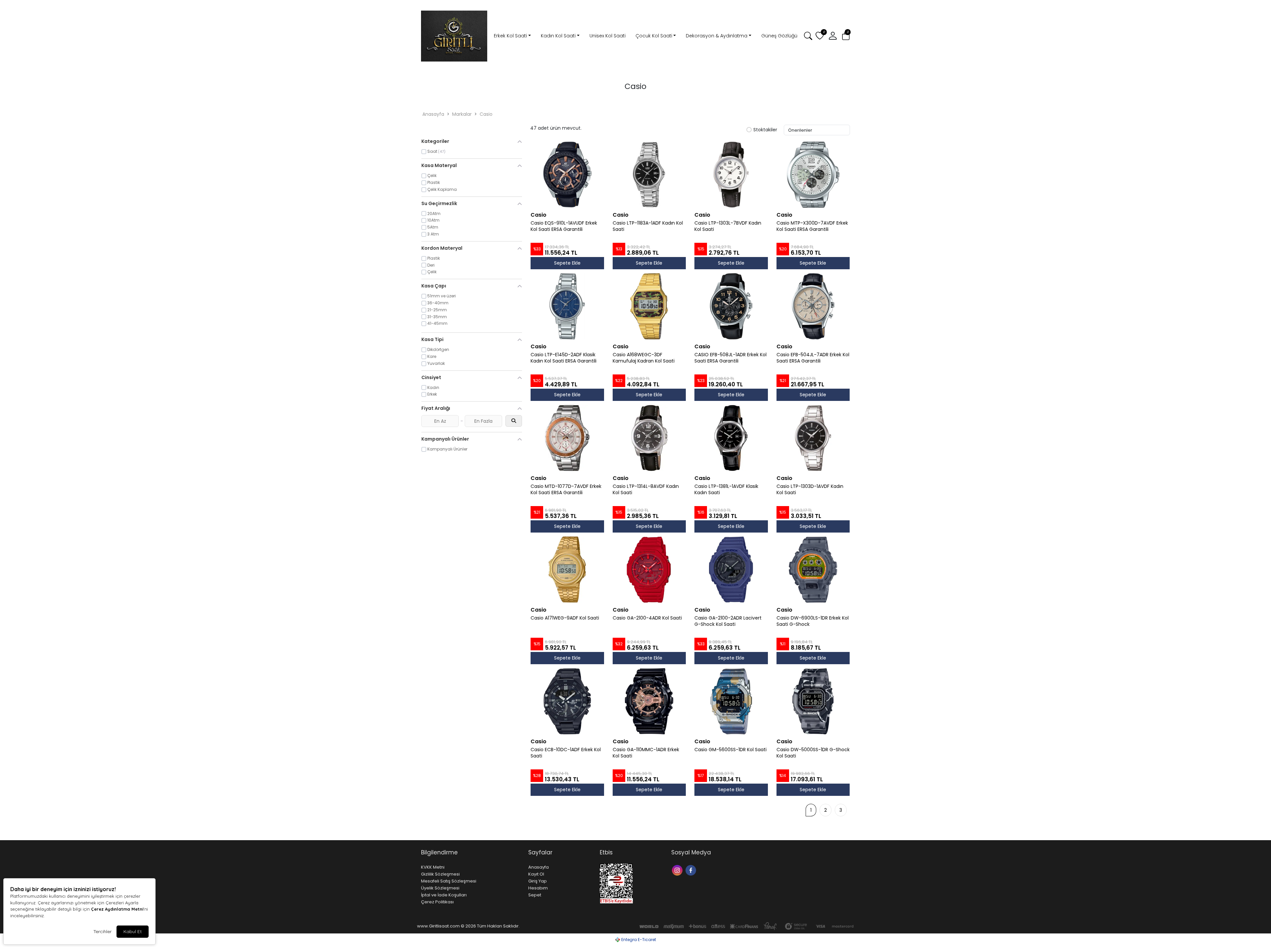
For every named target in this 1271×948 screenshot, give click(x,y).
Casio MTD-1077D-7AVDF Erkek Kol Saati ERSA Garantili (566, 489)
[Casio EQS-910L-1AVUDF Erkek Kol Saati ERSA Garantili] (567, 175)
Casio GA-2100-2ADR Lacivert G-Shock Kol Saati (728, 621)
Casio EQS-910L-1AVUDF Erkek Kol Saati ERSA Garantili (564, 226)
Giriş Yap (537, 881)
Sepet (534, 895)
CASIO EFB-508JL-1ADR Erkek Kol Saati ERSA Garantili (730, 358)
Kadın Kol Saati (558, 35)
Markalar (462, 114)
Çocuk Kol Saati (654, 35)
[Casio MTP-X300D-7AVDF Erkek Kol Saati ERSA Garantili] (813, 175)
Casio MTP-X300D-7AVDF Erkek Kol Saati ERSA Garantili (812, 226)
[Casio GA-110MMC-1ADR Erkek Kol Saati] (649, 701)
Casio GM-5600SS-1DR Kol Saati (730, 750)
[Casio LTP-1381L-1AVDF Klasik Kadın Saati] (731, 438)
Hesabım (538, 888)
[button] (846, 36)
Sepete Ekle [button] (567, 263)
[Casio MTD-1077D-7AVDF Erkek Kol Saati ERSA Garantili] (567, 438)
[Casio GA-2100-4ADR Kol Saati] (649, 570)
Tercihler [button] (102, 931)
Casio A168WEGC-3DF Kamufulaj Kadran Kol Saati (644, 358)
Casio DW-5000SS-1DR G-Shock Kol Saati (813, 753)
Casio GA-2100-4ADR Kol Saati (647, 618)
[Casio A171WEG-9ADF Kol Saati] (567, 570)
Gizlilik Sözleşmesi (440, 874)
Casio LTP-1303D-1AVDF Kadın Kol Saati (810, 489)
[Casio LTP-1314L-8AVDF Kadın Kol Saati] (649, 438)
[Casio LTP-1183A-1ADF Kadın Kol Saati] (649, 175)
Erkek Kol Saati (510, 35)
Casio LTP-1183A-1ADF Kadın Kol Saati (648, 226)
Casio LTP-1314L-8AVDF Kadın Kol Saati (646, 489)
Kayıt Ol (536, 874)
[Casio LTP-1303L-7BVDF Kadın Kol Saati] (731, 175)
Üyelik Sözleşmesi (440, 888)
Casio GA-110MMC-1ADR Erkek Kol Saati (646, 753)
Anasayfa (433, 114)
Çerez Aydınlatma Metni (117, 909)
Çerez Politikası (437, 902)
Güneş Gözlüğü (779, 35)
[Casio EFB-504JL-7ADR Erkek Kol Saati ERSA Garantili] (813, 306)
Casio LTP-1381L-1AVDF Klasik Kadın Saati (726, 489)
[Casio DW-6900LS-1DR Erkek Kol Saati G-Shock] (813, 570)
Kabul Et (132, 931)
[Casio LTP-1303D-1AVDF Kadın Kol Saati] (813, 438)
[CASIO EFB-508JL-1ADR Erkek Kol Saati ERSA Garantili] (731, 306)
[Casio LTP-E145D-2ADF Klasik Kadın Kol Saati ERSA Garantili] (567, 306)
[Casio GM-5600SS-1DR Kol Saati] (731, 701)
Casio (486, 114)
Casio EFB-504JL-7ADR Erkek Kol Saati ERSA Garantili (813, 358)
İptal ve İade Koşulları (444, 895)
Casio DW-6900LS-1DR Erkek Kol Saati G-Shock (813, 621)
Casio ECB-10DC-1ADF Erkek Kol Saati (566, 753)
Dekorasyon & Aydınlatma (716, 35)
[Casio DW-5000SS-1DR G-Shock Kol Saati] (813, 701)
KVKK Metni (433, 867)
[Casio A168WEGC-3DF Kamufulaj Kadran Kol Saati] (649, 306)
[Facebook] (691, 870)
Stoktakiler (765, 130)
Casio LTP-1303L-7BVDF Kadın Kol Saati (727, 226)
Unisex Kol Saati (607, 35)
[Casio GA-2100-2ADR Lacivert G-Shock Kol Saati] (731, 570)
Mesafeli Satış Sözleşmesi (448, 881)
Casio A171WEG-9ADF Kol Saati (565, 618)
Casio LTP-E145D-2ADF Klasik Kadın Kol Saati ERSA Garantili (563, 358)
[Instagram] (678, 870)
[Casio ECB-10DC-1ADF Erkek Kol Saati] (567, 701)
